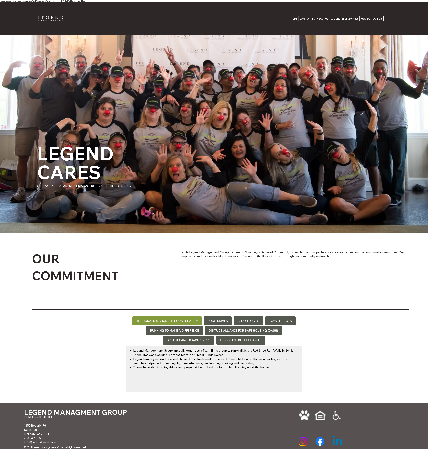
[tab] (167, 320)
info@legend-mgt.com (40, 442)
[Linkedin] (337, 441)
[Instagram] (303, 441)
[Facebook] (320, 441)
